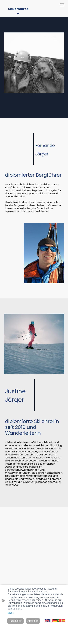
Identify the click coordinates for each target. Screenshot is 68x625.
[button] (47, 620)
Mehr (10, 612)
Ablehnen (33, 620)
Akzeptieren (15, 620)
